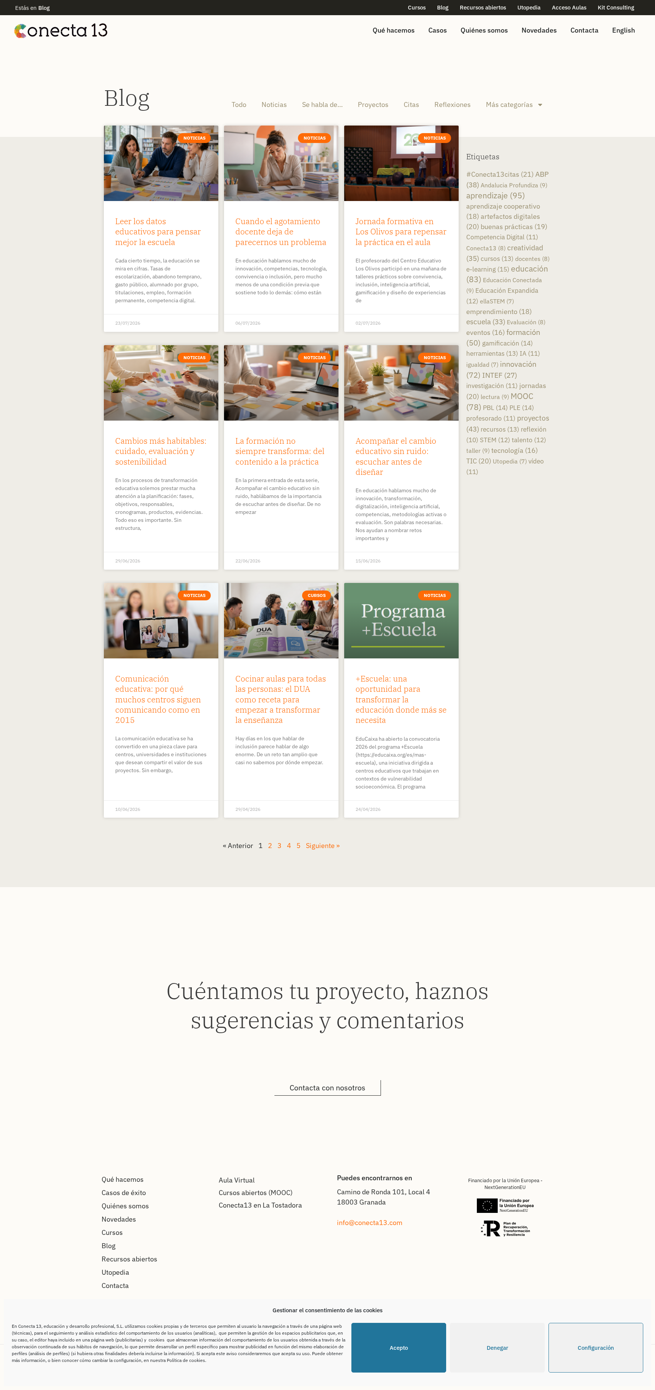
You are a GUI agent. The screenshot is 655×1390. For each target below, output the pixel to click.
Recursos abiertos (483, 7)
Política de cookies (186, 1360)
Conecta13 (486, 248)
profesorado (491, 418)
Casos (437, 30)
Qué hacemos (394, 30)
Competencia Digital (502, 237)
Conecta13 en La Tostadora (260, 1205)
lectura (495, 397)
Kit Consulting (616, 7)
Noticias (274, 104)
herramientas (492, 353)
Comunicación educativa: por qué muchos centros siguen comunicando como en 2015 (158, 699)
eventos (485, 332)
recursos (500, 429)
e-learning (487, 269)
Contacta (584, 30)
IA (530, 353)
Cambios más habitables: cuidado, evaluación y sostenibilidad (161, 451)
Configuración (596, 1347)
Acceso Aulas (569, 7)
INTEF (499, 375)
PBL (495, 407)
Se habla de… (322, 104)
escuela (485, 321)
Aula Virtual (237, 1180)
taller (478, 450)
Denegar (497, 1347)
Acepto (399, 1347)
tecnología (514, 450)
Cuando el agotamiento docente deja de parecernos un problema (280, 231)
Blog (442, 7)
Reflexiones (452, 104)
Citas (411, 104)
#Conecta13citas (500, 174)
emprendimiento (499, 311)
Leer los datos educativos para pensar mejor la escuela (158, 231)
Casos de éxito (124, 1192)
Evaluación (526, 322)
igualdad (482, 364)
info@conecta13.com (370, 1222)
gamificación (507, 343)
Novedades (539, 30)
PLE (521, 407)
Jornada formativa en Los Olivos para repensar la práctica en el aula (401, 231)
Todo (239, 104)
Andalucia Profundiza (514, 185)
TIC (478, 461)
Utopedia (529, 7)
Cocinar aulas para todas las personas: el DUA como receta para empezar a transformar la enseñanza (280, 699)
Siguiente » (323, 845)
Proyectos (373, 104)
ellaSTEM (497, 301)
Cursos (417, 7)
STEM (495, 440)
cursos (497, 258)
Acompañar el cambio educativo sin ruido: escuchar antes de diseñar (396, 456)
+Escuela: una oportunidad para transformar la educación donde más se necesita (401, 699)
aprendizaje (495, 195)
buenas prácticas (514, 226)
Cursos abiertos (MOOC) (256, 1192)
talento (529, 440)
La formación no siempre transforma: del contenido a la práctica (279, 451)
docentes (532, 258)
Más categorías (509, 104)
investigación (492, 386)
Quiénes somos (484, 30)
